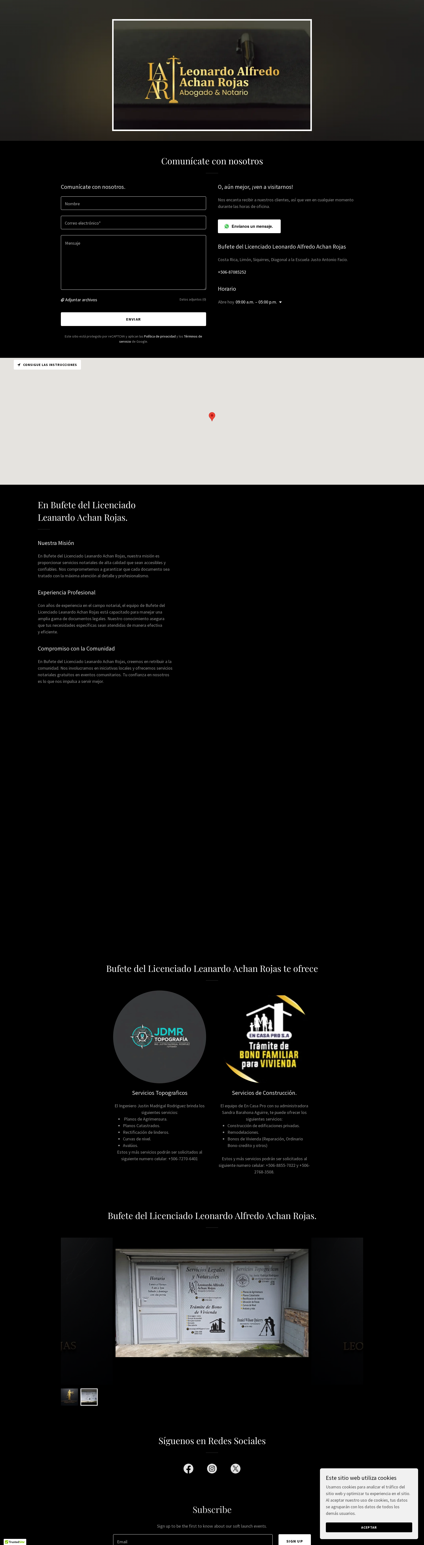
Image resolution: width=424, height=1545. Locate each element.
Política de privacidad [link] (160, 336)
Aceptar (369, 1527)
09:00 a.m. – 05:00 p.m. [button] (256, 302)
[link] (188, 1469)
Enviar (133, 319)
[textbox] (133, 203)
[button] (63, 299)
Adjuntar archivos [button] (81, 299)
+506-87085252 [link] (232, 272)
